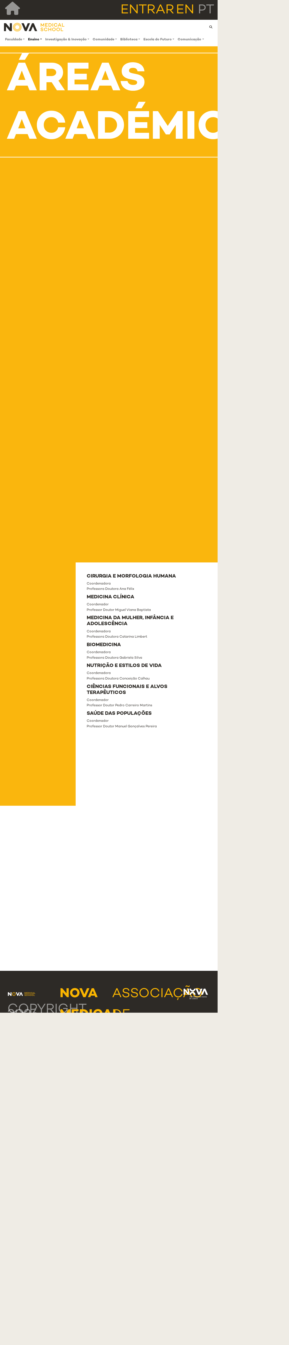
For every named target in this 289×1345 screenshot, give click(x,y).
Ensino (33, 39)
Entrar (147, 10)
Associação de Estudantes (157, 1015)
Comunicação (189, 39)
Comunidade (103, 39)
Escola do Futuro (157, 39)
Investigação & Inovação (66, 39)
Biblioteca (128, 39)
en (185, 10)
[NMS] (34, 27)
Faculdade (13, 39)
